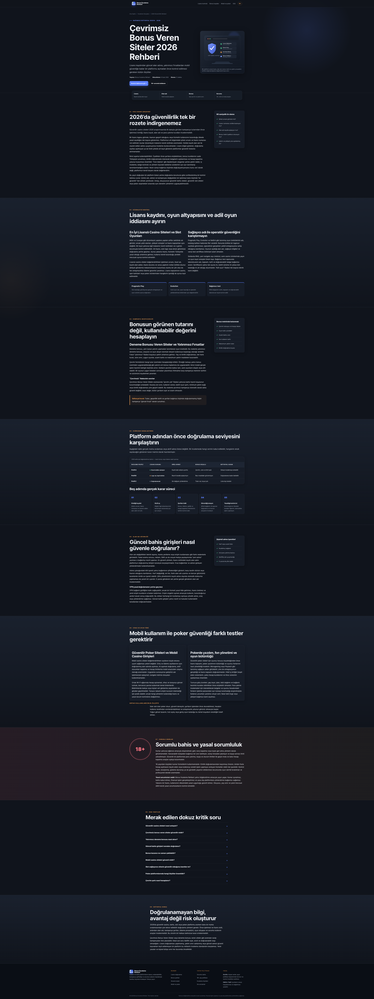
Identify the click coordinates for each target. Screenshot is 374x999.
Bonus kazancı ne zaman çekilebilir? (161, 853)
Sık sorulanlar (201, 984)
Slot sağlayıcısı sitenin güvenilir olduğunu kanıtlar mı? (168, 867)
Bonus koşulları (214, 3)
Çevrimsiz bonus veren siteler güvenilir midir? (165, 833)
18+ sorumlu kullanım (158, 83)
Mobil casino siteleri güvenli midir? (160, 860)
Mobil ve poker (226, 3)
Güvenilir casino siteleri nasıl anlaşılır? (162, 826)
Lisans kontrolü (202, 3)
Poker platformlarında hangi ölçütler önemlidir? (165, 874)
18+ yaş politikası (202, 978)
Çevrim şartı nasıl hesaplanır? (158, 881)
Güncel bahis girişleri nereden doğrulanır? (163, 846)
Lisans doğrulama (176, 974)
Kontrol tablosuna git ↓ (139, 83)
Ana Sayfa (133, 14)
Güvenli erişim (175, 981)
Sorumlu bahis (201, 974)
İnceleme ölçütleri (202, 981)
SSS (234, 3)
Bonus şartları (175, 978)
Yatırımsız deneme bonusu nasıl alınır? (162, 839)
